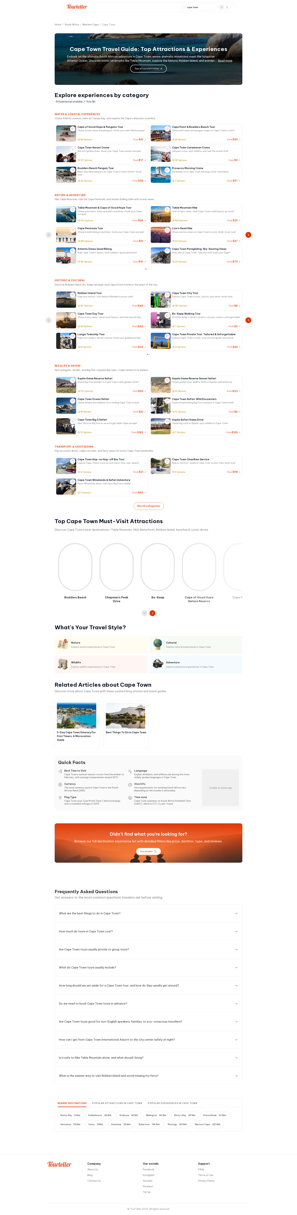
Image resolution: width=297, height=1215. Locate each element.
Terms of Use (205, 1175)
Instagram (149, 1175)
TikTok (147, 1192)
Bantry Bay (70, 1115)
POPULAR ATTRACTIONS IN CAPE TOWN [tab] (117, 1103)
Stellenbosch (99, 1115)
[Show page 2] (147, 269)
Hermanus (70, 1124)
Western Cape (90, 24)
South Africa (72, 24)
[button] (101, 645)
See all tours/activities (147, 68)
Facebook (148, 1169)
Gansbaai (120, 1124)
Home (58, 24)
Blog (89, 1175)
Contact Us (94, 1180)
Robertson (149, 1124)
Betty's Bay (184, 1115)
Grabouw (128, 1115)
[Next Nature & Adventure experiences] (248, 235)
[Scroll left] (144, 613)
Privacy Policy (206, 1180)
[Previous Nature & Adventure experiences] (49, 235)
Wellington (156, 1115)
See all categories (148, 506)
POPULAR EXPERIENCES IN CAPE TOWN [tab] (172, 1103)
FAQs (201, 1169)
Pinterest (148, 1186)
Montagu (177, 1124)
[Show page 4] (151, 269)
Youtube (147, 1180)
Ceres (95, 1124)
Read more (225, 60)
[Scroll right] (152, 613)
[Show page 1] (145, 269)
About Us (92, 1169)
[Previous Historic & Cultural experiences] (49, 320)
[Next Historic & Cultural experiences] (248, 320)
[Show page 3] (149, 269)
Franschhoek (214, 1115)
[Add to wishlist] (72, 129)
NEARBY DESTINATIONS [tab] (72, 1103)
